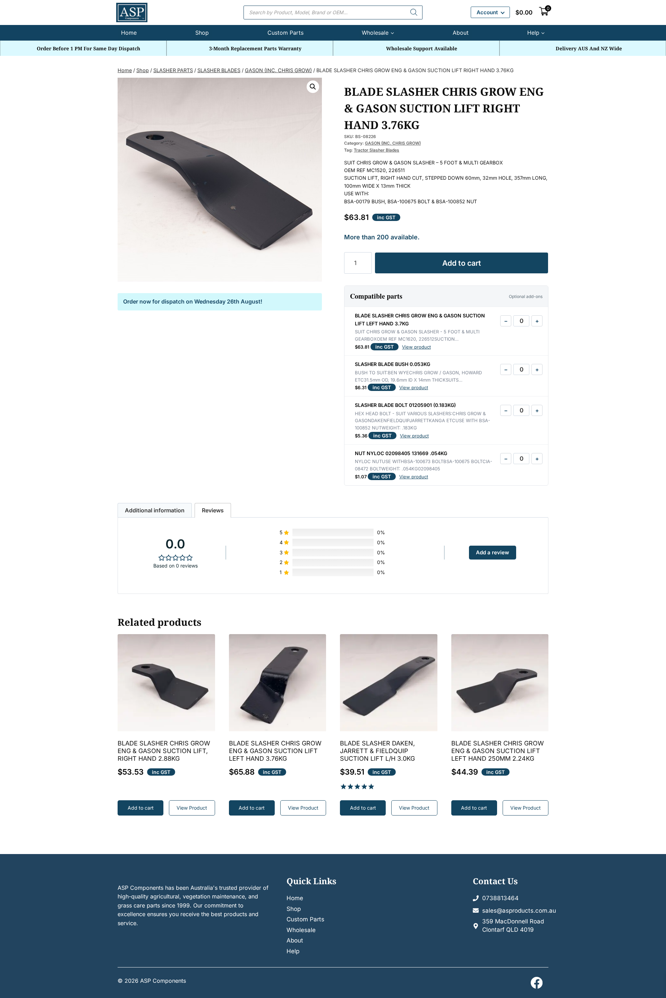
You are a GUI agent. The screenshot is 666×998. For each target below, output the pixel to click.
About (461, 32)
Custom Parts (285, 32)
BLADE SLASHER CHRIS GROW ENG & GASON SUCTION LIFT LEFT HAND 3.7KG (420, 319)
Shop (202, 32)
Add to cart (461, 262)
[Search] (413, 12)
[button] (313, 86)
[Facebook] (536, 983)
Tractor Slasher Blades (376, 150)
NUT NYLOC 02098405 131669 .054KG (401, 453)
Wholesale (301, 930)
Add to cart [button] (141, 808)
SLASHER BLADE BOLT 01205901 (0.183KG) (405, 405)
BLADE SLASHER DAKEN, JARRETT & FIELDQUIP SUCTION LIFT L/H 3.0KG (377, 751)
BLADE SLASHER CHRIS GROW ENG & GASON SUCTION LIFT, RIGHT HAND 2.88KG (164, 751)
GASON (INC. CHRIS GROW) (393, 143)
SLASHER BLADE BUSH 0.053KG (392, 364)
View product (416, 347)
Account (487, 12)
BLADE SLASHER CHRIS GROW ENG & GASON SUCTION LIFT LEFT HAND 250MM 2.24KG (497, 751)
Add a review (492, 552)
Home (129, 32)
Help (293, 951)
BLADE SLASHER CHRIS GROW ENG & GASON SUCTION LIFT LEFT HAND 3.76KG (275, 751)
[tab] (155, 510)
